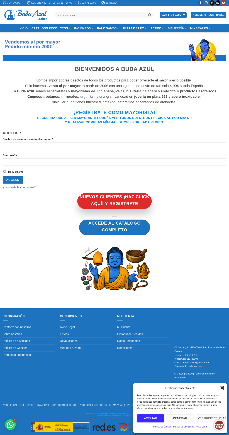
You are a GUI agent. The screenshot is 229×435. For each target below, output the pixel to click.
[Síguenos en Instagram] (206, 3)
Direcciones (124, 347)
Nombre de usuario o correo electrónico (35, 138)
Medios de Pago (70, 347)
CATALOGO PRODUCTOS (49, 28)
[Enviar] (150, 15)
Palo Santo (106, 28)
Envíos (64, 334)
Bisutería (176, 28)
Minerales (199, 28)
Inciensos (82, 28)
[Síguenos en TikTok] (212, 3)
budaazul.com (195, 366)
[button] (222, 388)
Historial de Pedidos (130, 334)
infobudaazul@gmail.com (196, 362)
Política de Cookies (15, 347)
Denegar (180, 418)
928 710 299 (191, 355)
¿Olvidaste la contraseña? (19, 187)
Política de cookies (162, 427)
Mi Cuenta (123, 327)
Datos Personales (128, 340)
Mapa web (119, 405)
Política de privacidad (183, 427)
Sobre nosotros (12, 334)
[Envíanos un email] (217, 3)
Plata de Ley (133, 28)
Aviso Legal (201, 427)
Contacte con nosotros (17, 327)
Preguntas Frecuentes (17, 354)
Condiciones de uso (64, 405)
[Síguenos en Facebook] (200, 3)
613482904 (192, 358)
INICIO (23, 28)
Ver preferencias (211, 418)
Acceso (12, 179)
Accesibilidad (89, 405)
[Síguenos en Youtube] (223, 3)
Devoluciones (68, 340)
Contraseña (17, 155)
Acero (155, 28)
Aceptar (150, 418)
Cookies (105, 405)
